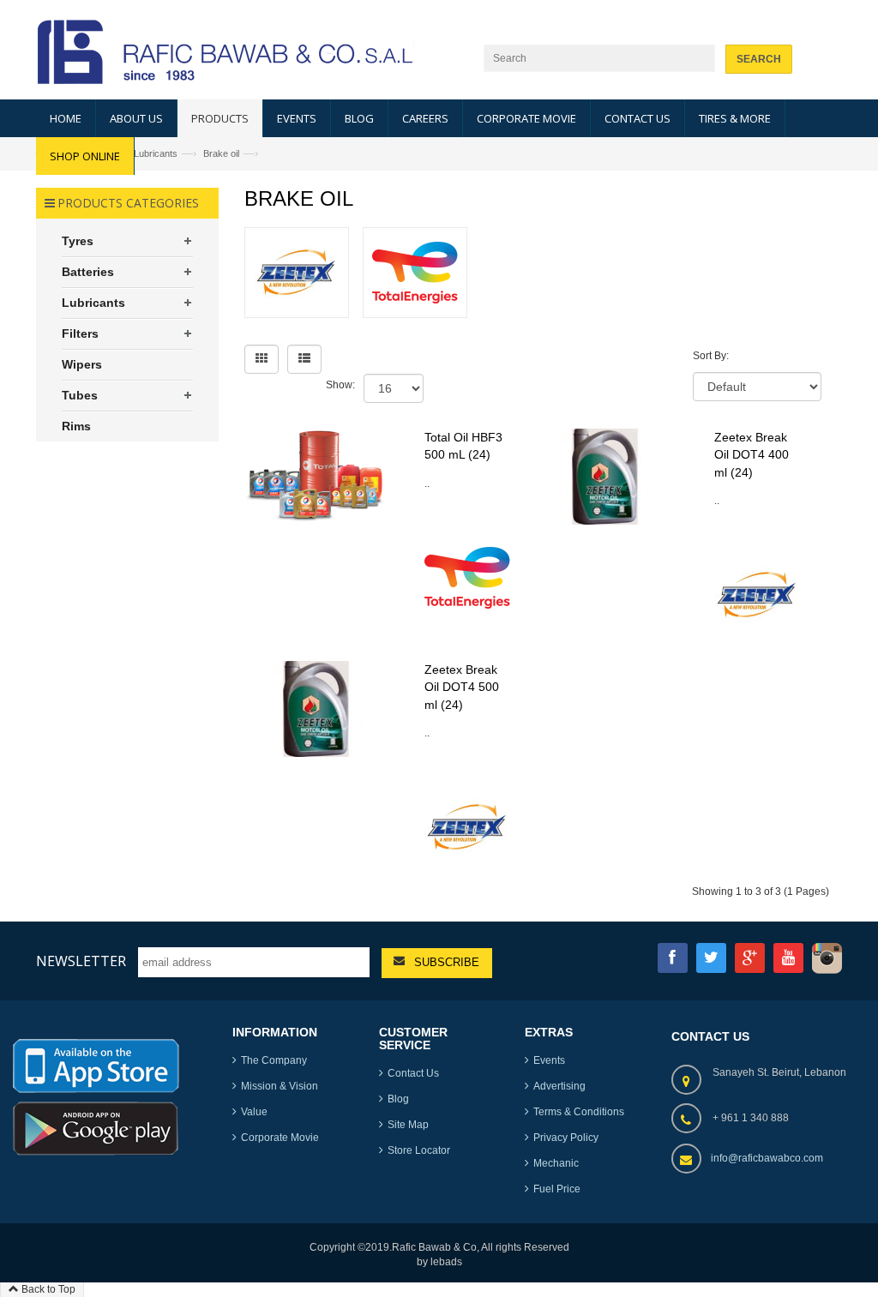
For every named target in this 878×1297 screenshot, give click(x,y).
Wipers (82, 364)
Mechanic (556, 1163)
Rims (76, 426)
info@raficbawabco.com (767, 1158)
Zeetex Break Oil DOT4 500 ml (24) (461, 687)
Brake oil (221, 153)
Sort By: (711, 356)
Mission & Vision (279, 1086)
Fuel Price (556, 1189)
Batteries (88, 272)
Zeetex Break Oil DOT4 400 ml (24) (751, 454)
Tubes (80, 395)
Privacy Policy (565, 1138)
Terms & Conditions (578, 1112)
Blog (398, 1099)
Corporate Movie (280, 1138)
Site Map (408, 1125)
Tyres (77, 241)
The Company (274, 1060)
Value (254, 1112)
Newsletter (81, 961)
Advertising (559, 1086)
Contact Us (413, 1073)
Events (549, 1060)
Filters (80, 333)
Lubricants (155, 153)
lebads (446, 1262)
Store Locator (419, 1150)
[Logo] (96, 1069)
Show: (340, 385)
